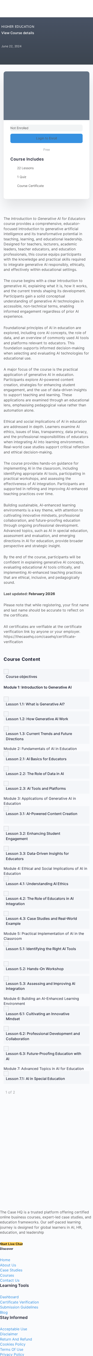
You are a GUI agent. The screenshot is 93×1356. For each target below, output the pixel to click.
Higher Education (17, 26)
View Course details (18, 33)
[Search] (83, 8)
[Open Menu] (8, 8)
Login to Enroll (46, 138)
